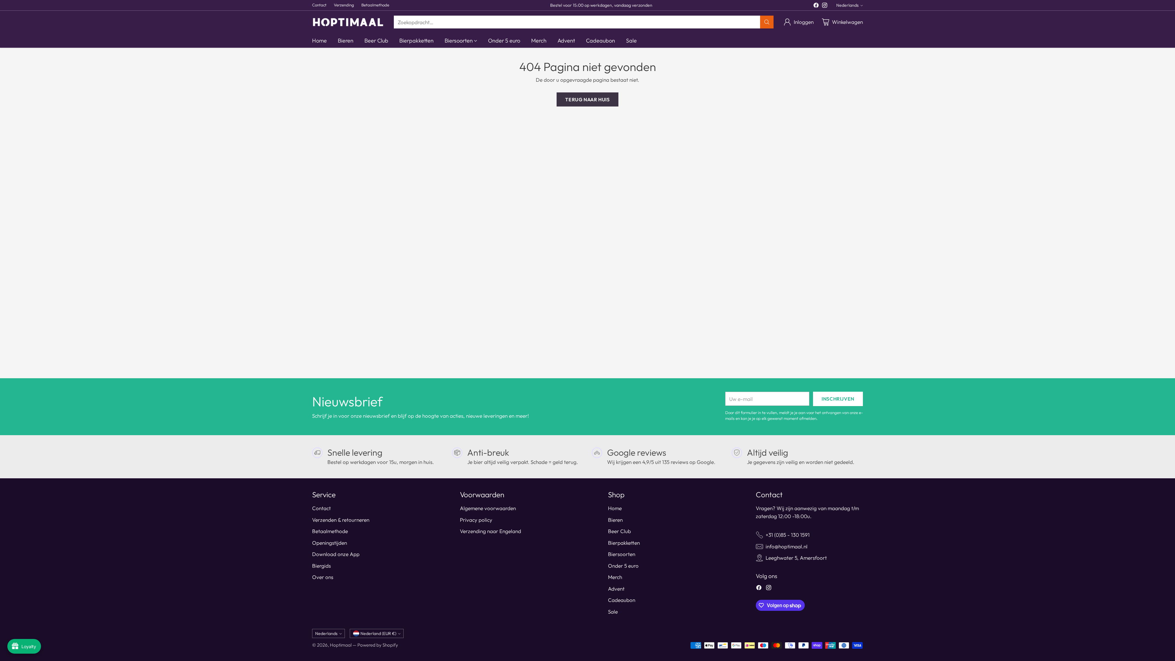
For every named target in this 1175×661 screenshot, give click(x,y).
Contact (321, 508)
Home (615, 508)
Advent (616, 588)
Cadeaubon (621, 600)
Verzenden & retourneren (340, 520)
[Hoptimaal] (348, 22)
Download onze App (336, 554)
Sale (613, 611)
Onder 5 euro (623, 565)
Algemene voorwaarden (488, 508)
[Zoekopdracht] (767, 22)
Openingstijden (329, 543)
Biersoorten (621, 554)
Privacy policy (476, 520)
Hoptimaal (341, 645)
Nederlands (847, 5)
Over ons (322, 577)
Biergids (321, 565)
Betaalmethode (330, 531)
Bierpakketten (624, 543)
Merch (615, 577)
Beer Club (619, 531)
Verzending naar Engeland (490, 531)
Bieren (615, 520)
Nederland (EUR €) (378, 633)
